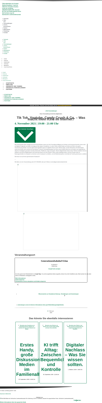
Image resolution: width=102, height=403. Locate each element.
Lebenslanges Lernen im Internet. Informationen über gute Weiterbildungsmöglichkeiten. (40, 304)
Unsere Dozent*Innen (8, 67)
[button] (34, 69)
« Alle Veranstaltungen (51, 111)
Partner (5, 28)
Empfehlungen (6, 62)
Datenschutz (8, 393)
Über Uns (9, 84)
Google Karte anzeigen (54, 268)
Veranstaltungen (7, 23)
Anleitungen (6, 63)
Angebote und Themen (14, 86)
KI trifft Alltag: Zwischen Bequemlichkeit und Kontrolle (56, 357)
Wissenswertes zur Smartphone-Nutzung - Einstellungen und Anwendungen (58, 294)
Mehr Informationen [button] (20, 278)
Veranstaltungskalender (15, 87)
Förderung (6, 31)
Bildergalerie (6, 29)
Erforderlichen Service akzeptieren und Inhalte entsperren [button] (30, 281)
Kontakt (5, 32)
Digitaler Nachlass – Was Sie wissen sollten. (75, 354)
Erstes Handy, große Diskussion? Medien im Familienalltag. (31, 359)
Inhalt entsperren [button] (19, 279)
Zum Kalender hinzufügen (25, 129)
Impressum (2, 393)
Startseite (5, 18)
